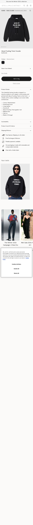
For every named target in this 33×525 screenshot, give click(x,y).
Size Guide (4, 73)
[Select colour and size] (30, 10)
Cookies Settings (16, 264)
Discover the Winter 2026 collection (16, 1)
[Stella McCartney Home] (11, 5)
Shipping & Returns (6, 130)
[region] (16, 262)
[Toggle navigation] (30, 6)
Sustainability (4, 121)
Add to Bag (16, 78)
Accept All (16, 268)
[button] (16, 28)
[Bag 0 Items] (27, 5)
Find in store (16, 83)
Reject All (16, 273)
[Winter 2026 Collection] (10, 225)
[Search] (24, 5)
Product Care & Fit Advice (8, 126)
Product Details (5, 89)
